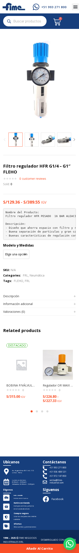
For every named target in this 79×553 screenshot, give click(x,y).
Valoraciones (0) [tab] (14, 312)
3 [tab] (42, 411)
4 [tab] (47, 411)
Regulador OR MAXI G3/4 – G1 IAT (58, 385)
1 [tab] (32, 411)
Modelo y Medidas (18, 245)
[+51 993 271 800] (36, 6)
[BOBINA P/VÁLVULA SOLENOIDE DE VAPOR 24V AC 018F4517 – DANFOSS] (21, 364)
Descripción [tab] (11, 296)
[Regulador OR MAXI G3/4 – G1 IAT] (58, 364)
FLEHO (18, 281)
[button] (75, 6)
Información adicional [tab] (18, 304)
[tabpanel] (21, 373)
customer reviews (32, 179)
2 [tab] (37, 411)
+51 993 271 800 (54, 7)
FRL (25, 275)
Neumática (36, 275)
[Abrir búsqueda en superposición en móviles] (25, 21)
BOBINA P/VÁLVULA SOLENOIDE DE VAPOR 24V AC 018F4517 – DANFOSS (21, 385)
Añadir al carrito (39, 548)
